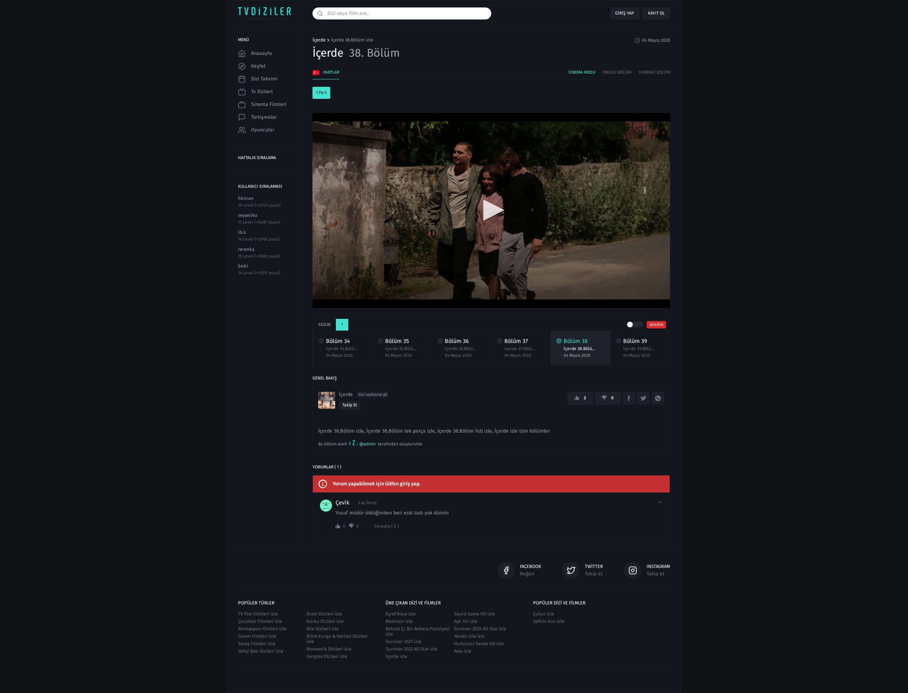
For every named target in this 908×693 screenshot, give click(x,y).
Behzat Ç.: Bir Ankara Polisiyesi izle (418, 631)
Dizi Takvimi (264, 79)
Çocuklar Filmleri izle (260, 621)
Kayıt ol (656, 13)
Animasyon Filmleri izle (262, 628)
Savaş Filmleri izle (256, 643)
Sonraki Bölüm (654, 72)
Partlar (331, 72)
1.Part (321, 92)
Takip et (349, 404)
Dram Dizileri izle (324, 613)
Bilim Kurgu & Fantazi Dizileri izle (336, 638)
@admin (367, 443)
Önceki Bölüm (617, 72)
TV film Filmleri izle (258, 613)
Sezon (324, 324)
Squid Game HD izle (474, 613)
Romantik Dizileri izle (328, 649)
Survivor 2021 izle (403, 641)
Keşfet (258, 66)
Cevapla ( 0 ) (386, 526)
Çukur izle (543, 613)
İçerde (319, 40)
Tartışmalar (264, 117)
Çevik (342, 503)
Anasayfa (261, 53)
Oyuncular (262, 130)
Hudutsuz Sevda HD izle (479, 643)
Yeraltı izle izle (469, 636)
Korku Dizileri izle (325, 621)
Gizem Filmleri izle (257, 636)
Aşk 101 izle (465, 621)
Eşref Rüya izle (401, 613)
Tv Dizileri (262, 92)
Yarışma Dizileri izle (326, 656)
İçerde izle (396, 656)
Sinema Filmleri (269, 104)
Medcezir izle (399, 621)
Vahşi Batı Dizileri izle (260, 651)
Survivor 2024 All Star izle (480, 628)
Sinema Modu (582, 72)
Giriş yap (624, 13)
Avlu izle (462, 651)
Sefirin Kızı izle (548, 621)
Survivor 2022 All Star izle (411, 649)
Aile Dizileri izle (322, 628)
